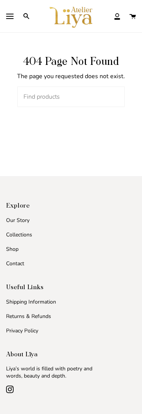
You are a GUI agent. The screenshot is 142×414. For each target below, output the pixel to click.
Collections (19, 234)
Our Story (18, 220)
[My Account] (117, 16)
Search (112, 96)
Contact (15, 263)
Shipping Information (31, 301)
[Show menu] (9, 17)
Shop (12, 249)
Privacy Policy (22, 330)
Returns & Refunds (28, 316)
